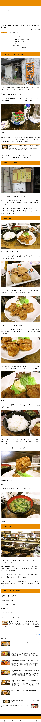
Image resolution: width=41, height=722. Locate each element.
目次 (18, 36)
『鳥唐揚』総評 (15, 45)
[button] (39, 10)
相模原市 (17, 32)
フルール (10, 32)
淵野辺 (14, 32)
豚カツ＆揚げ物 (4, 32)
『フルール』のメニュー (18, 41)
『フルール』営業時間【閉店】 (19, 47)
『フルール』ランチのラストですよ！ (21, 39)
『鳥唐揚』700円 (16, 43)
